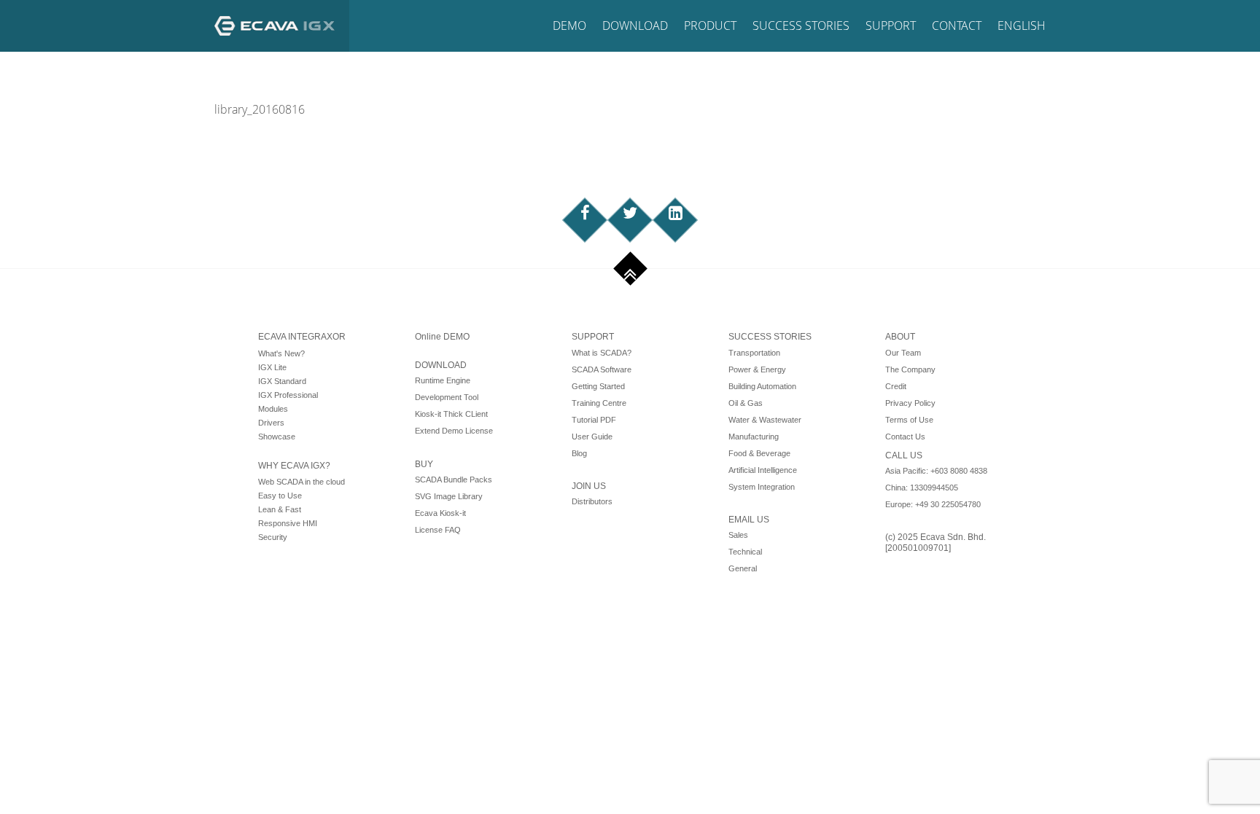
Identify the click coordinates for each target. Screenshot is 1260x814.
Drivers (271, 422)
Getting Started (598, 386)
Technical (745, 551)
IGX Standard (282, 381)
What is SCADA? (601, 352)
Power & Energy (757, 369)
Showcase (276, 436)
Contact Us (905, 436)
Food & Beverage (759, 453)
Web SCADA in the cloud (301, 481)
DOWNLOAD (441, 365)
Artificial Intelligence (762, 470)
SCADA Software (601, 369)
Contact (956, 25)
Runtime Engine (442, 380)
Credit (895, 386)
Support (891, 25)
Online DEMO (442, 337)
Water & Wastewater (764, 419)
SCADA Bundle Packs (453, 479)
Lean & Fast (279, 509)
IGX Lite (272, 367)
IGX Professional (288, 395)
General (742, 568)
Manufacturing (753, 436)
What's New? (281, 353)
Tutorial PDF (594, 419)
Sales (738, 535)
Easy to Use (280, 495)
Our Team (903, 352)
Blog (579, 453)
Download (635, 25)
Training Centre (599, 403)
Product (710, 25)
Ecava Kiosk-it (440, 513)
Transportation (754, 352)
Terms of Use (909, 419)
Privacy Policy (910, 403)
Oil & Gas (745, 403)
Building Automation (762, 386)
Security (272, 537)
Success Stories (800, 25)
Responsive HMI (287, 523)
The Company (910, 369)
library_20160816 (259, 109)
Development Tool (446, 397)
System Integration (761, 486)
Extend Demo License (454, 430)
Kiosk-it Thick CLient (451, 414)
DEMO (569, 25)
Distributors (592, 501)
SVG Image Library (449, 496)
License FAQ (438, 529)
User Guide (592, 436)
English (1022, 25)
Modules (273, 408)
